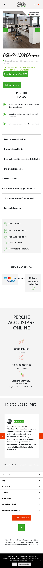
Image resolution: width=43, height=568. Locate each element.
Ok (14, 564)
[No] (40, 561)
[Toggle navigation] (4, 4)
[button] (34, 4)
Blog (21, 480)
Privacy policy (24, 564)
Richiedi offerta (12, 85)
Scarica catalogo (21, 518)
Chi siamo (21, 474)
